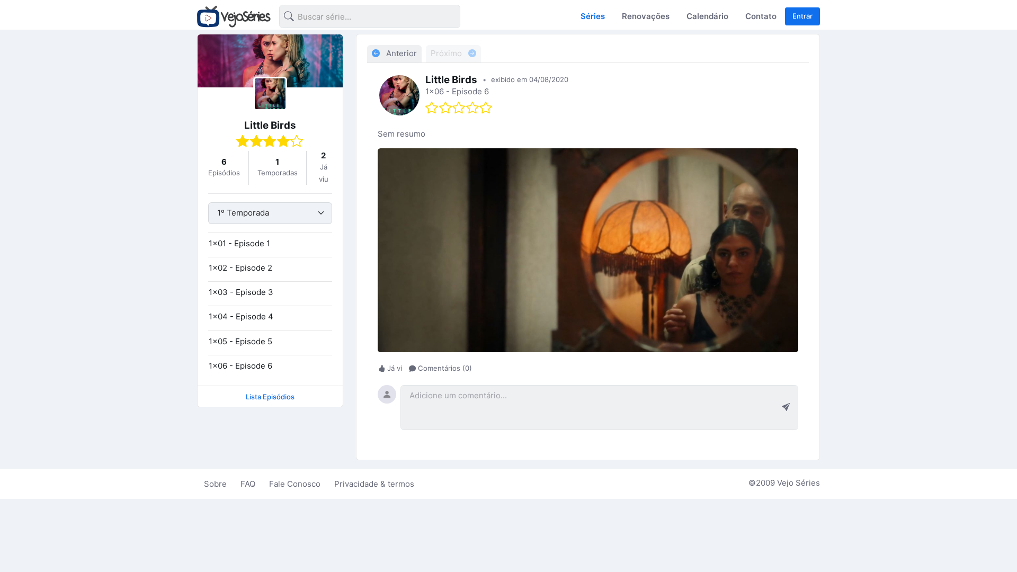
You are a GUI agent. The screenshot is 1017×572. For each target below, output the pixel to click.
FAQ (247, 484)
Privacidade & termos (374, 484)
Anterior (400, 53)
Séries (593, 16)
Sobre (215, 484)
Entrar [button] (802, 16)
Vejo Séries (798, 483)
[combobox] (361, 18)
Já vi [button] (394, 368)
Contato (761, 16)
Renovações (646, 16)
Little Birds (270, 125)
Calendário (707, 16)
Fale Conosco (294, 484)
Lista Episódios (270, 396)
